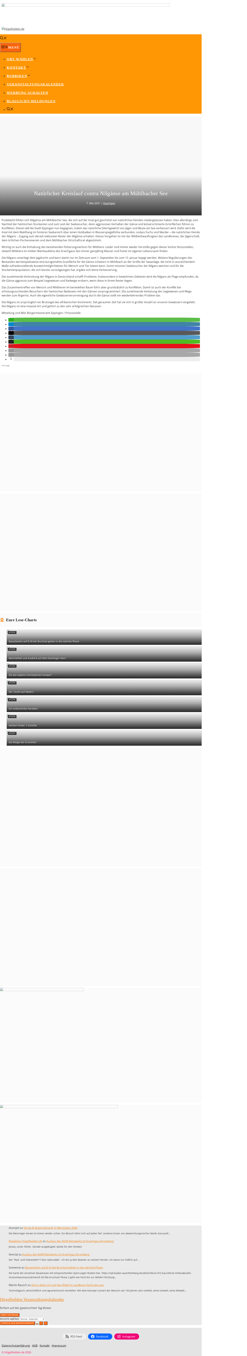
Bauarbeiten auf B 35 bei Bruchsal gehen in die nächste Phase (44, 641)
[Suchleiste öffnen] (3, 38)
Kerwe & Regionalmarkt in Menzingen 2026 (50, 1228)
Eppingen (109, 203)
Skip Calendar (9, 1315)
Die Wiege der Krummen (22, 742)
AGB (34, 1345)
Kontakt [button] (16, 67)
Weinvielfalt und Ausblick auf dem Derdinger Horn (37, 658)
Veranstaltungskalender (35, 84)
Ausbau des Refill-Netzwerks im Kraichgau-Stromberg (80, 1241)
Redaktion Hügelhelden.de (25, 1241)
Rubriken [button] (17, 76)
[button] (11, 320)
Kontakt (45, 1345)
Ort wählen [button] (20, 59)
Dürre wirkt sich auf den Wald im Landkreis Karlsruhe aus (67, 1285)
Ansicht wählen (10, 1319)
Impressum (59, 1345)
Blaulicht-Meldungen (31, 101)
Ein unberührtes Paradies (23, 708)
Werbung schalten (27, 92)
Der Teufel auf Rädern (21, 691)
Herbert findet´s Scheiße (23, 725)
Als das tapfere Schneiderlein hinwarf (30, 675)
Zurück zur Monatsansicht (17, 1323)
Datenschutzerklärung (16, 1345)
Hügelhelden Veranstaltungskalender (32, 1299)
